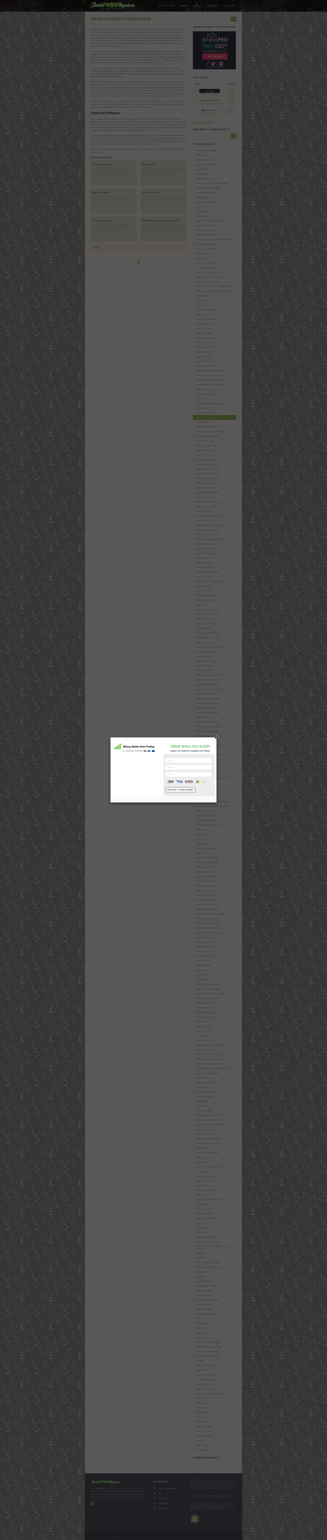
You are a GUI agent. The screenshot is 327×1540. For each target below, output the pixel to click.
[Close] (216, 737)
